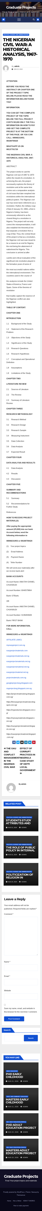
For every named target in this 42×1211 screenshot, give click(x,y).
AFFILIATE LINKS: (14, 640)
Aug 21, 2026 (13, 1081)
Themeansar (21, 1195)
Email (7, 976)
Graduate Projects (21, 7)
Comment (8, 914)
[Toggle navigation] (19, 20)
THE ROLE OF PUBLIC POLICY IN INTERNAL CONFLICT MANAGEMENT (20, 852)
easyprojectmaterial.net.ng (17, 672)
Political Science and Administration (16, 34)
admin (16, 66)
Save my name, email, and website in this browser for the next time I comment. (20, 1010)
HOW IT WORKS (29, 1201)
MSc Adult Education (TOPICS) (16, 1122)
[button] (34, 19)
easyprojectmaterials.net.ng (17, 656)
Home (9, 1201)
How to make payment (21, 1206)
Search (7, 1030)
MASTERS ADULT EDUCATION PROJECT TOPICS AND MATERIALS (21, 1155)
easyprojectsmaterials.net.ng (18, 661)
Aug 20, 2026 (13, 1132)
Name (7, 962)
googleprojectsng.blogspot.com (19, 683)
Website (7, 991)
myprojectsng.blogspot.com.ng (19, 688)
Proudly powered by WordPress (14, 1192)
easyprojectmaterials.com (17, 651)
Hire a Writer (17, 1201)
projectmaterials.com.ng (16, 678)
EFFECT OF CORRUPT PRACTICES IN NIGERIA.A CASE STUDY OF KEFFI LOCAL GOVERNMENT (28, 759)
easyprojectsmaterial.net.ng (17, 667)
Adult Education (12, 1071)
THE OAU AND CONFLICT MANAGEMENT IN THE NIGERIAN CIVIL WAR (12, 757)
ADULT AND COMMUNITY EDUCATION (17, 1096)
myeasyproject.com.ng (15, 645)
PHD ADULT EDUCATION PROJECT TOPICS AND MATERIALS (21, 1129)
